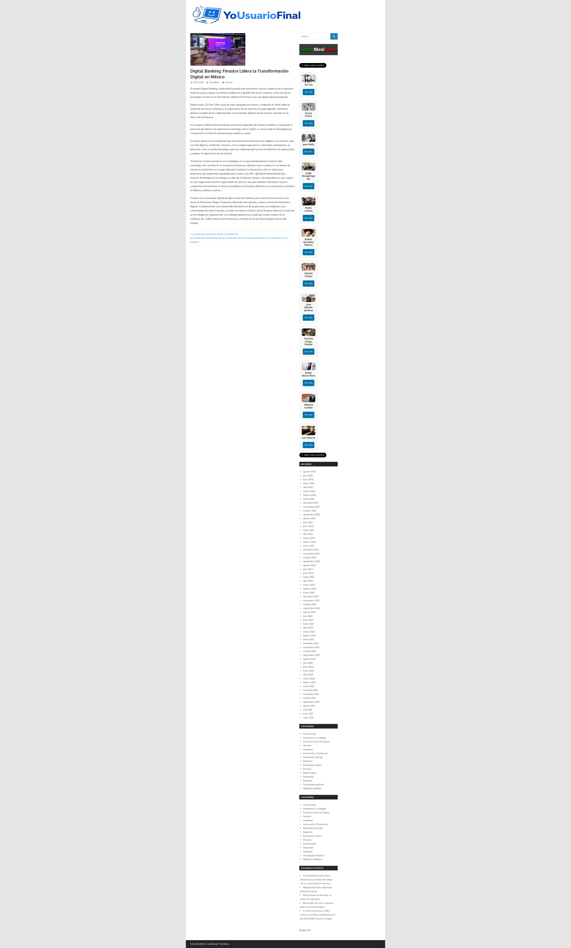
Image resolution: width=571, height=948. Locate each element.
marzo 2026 (309, 491)
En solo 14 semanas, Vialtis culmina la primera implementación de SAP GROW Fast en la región (317, 914)
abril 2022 (308, 674)
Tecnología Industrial (313, 784)
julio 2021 (307, 709)
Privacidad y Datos (312, 765)
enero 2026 (308, 498)
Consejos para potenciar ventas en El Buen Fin (215, 234)
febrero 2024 (309, 588)
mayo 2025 (308, 530)
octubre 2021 (309, 698)
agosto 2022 (309, 658)
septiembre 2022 (311, 655)
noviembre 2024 (311, 553)
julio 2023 (308, 616)
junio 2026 (308, 479)
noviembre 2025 (311, 506)
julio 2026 (308, 475)
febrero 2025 (309, 541)
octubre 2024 (309, 557)
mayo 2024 (308, 577)
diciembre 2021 (310, 690)
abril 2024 (308, 580)
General (228, 82)
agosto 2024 (309, 565)
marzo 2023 (309, 631)
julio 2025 (308, 522)
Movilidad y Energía (313, 757)
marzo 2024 (309, 584)
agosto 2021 (309, 705)
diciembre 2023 (311, 596)
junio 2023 (308, 620)
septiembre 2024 (311, 561)
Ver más (309, 92)
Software (307, 780)
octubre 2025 (309, 510)
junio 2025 (308, 526)
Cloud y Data (309, 733)
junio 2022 (308, 666)
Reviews (307, 768)
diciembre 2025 (311, 502)
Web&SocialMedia (312, 788)
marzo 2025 (309, 538)
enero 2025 (308, 545)
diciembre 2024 (311, 549)
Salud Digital (309, 772)
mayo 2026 (308, 483)
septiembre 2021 (311, 701)
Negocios (308, 761)
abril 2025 (308, 534)
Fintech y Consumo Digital (316, 741)
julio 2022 (308, 662)
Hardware (308, 749)
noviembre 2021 (311, 694)
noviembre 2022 (311, 647)
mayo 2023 (308, 623)
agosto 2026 (309, 471)
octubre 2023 (309, 604)
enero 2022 (308, 686)
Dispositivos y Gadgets (314, 737)
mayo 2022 (308, 670)
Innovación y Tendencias (315, 753)
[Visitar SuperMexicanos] (318, 49)
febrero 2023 (309, 635)
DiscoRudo (214, 82)
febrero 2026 (309, 495)
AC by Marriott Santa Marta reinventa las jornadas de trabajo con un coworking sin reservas (316, 879)
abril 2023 (308, 627)
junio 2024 (308, 573)
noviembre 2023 (311, 600)
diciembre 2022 (311, 643)
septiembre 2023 (311, 608)
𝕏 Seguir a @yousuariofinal (312, 65)
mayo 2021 (308, 717)
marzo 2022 (309, 678)
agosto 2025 (309, 518)
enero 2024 (308, 592)
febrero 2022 (309, 682)
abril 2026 (308, 487)
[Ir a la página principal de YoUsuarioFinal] (247, 6)
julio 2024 (308, 569)
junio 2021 (308, 713)
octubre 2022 (309, 651)
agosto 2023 (309, 612)
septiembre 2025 (311, 514)
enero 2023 (308, 639)
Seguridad (308, 776)
